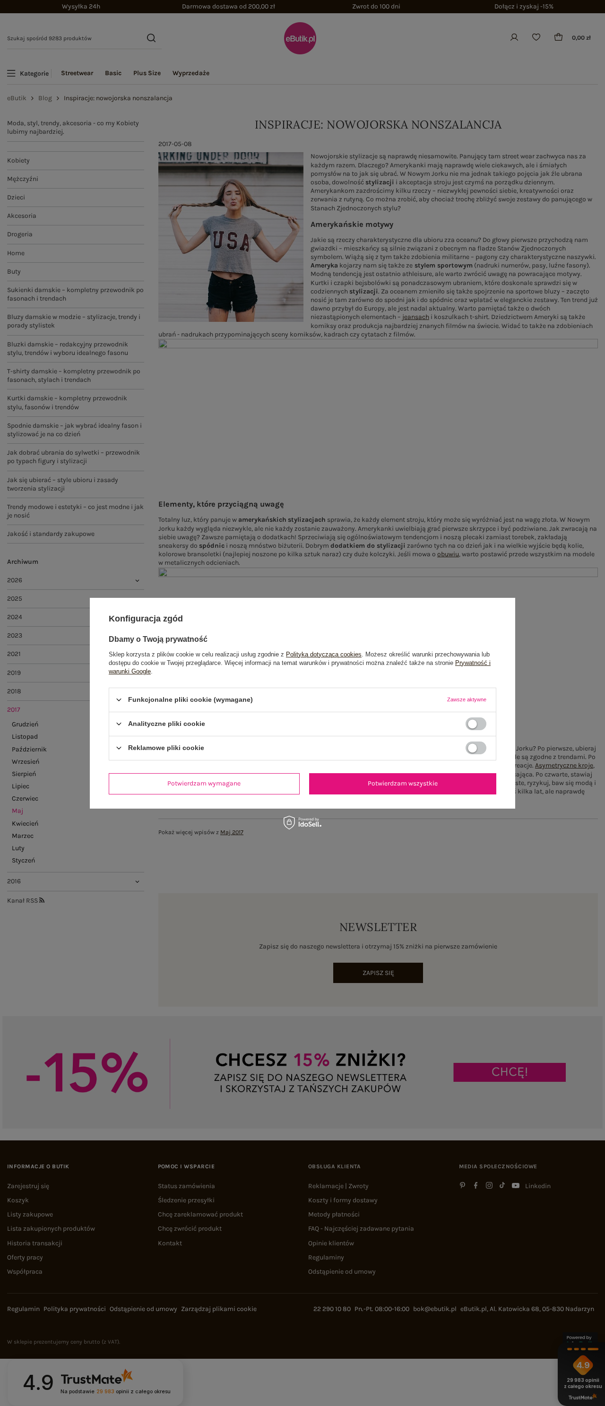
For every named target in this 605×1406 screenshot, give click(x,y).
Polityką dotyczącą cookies (324, 653)
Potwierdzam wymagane (204, 783)
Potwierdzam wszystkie (403, 783)
